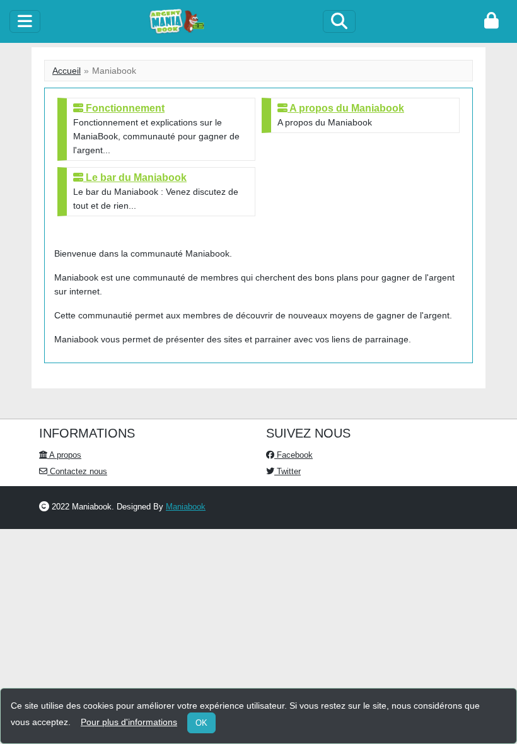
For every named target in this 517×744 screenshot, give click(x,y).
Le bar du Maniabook (135, 177)
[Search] (339, 21)
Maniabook (186, 506)
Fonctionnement (124, 108)
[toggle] (24, 21)
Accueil (66, 71)
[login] (491, 21)
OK (201, 723)
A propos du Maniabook (346, 108)
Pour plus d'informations (129, 722)
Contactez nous (77, 471)
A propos (64, 455)
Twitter (287, 471)
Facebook (293, 455)
